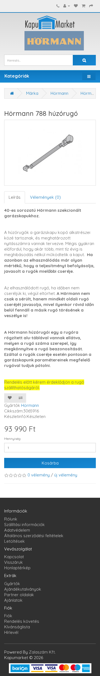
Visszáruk (13, 562)
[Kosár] (83, 5)
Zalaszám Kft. (42, 652)
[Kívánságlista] (76, 5)
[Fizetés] (91, 5)
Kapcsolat (14, 556)
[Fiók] (66, 5)
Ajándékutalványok (22, 589)
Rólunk (10, 519)
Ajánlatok (13, 600)
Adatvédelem (17, 530)
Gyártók (12, 583)
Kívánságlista (17, 626)
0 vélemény (39, 475)
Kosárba (50, 463)
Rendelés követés (21, 621)
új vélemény (65, 475)
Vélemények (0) (45, 197)
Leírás (15, 197)
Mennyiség (12, 439)
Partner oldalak (19, 594)
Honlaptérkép (17, 567)
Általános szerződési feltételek (33, 535)
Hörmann (59, 93)
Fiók (8, 615)
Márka (32, 93)
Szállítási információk (24, 524)
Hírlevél (11, 632)
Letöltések (14, 541)
